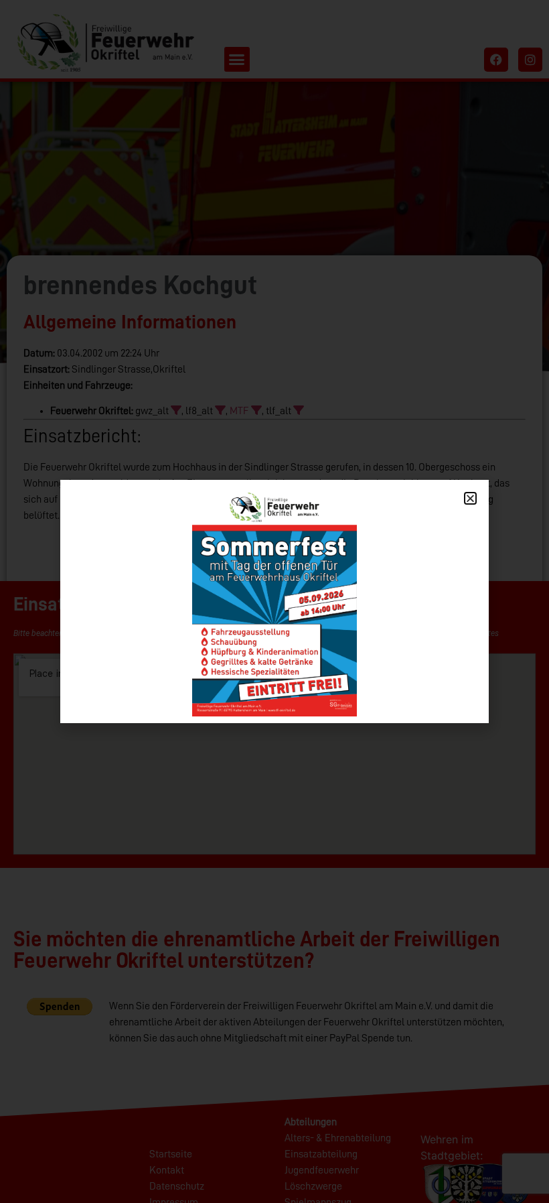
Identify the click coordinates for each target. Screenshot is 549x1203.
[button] (470, 498)
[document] (274, 601)
